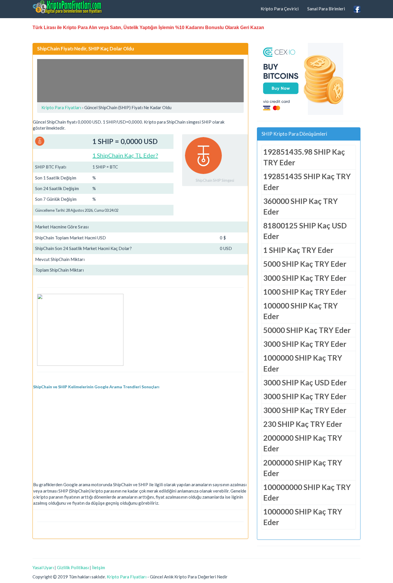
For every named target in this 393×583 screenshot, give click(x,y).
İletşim (98, 567)
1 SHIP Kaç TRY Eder (298, 250)
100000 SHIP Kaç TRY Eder (300, 311)
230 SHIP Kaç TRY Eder (302, 424)
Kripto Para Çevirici (280, 8)
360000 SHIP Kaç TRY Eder (300, 206)
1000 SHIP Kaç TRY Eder (304, 291)
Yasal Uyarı (43, 567)
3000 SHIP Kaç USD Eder (305, 382)
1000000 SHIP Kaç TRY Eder (302, 363)
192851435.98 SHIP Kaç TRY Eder (304, 157)
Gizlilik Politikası (73, 567)
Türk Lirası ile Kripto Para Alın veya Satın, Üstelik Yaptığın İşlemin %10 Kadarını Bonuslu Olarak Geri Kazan (148, 27)
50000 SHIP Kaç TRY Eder (307, 330)
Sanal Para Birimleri (326, 8)
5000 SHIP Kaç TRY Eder (304, 263)
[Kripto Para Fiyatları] (67, 7)
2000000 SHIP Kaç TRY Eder (302, 443)
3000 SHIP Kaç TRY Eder (304, 278)
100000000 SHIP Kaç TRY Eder (307, 492)
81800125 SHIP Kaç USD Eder (305, 231)
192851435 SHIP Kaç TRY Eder (307, 182)
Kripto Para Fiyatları (126, 576)
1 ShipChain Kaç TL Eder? (125, 155)
